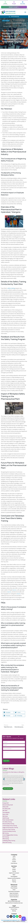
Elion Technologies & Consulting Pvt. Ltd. (10, 920)
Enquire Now (6, 760)
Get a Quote (7, 736)
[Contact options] (24, 919)
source (14, 590)
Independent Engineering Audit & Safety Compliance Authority (15, 921)
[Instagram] (11, 916)
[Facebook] (8, 916)
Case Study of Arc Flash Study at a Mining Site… (14, 772)
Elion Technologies (10, 11)
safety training (11, 288)
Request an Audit (14, 7)
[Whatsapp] (17, 916)
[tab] (14, 736)
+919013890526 (15, 16)
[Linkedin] (14, 916)
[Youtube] (20, 916)
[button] (8, 712)
